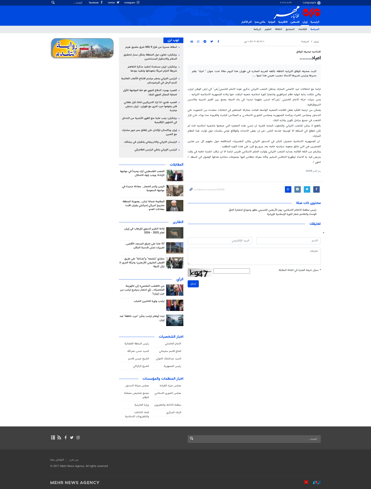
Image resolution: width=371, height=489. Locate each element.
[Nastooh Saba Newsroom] (315, 482)
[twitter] (72, 438)
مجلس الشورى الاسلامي (168, 393)
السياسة (314, 29)
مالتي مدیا (260, 22)
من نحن (74, 460)
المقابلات (176, 165)
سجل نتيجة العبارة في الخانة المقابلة (300, 270)
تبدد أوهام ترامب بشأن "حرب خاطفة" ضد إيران (142, 318)
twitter (112, 3)
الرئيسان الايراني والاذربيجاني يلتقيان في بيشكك (150, 142)
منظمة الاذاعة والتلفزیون (167, 405)
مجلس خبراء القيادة (170, 386)
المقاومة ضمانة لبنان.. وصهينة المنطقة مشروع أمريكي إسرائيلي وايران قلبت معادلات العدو (143, 206)
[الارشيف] (53, 438)
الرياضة (257, 29)
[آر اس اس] (59, 438)
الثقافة (278, 29)
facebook (94, 3)
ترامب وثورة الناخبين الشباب (149, 301)
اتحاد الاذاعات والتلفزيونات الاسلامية (137, 414)
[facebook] (65, 438)
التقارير (178, 222)
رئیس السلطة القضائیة (137, 344)
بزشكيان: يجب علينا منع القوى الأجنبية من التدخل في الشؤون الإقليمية (149, 120)
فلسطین (295, 22)
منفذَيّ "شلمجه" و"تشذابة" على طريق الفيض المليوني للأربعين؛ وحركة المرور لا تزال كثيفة (141, 263)
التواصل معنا (57, 460)
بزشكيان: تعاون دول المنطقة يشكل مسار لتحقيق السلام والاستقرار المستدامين (150, 57)
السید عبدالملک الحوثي (168, 359)
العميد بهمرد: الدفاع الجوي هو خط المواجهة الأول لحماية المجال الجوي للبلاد (150, 92)
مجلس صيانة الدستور (137, 386)
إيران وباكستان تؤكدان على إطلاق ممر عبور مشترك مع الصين (149, 132)
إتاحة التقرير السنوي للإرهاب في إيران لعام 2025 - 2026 (144, 231)
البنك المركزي (173, 412)
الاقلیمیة (282, 22)
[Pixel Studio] (304, 482)
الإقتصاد (302, 29)
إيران (305, 22)
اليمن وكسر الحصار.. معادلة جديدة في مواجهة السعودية (143, 188)
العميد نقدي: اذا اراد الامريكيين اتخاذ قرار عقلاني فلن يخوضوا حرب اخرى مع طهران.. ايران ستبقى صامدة (150, 106)
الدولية (271, 22)
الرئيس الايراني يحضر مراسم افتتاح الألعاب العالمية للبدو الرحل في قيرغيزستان (149, 80)
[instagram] (78, 438)
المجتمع (290, 29)
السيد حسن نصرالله (138, 351)
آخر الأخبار (246, 22)
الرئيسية (314, 22)
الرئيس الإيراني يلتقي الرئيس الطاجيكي (156, 150)
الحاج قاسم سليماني (170, 351)
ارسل (193, 284)
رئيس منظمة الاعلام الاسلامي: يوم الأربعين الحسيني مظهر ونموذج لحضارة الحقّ (272, 210)
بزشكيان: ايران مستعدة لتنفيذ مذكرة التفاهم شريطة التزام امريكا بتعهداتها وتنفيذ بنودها (152, 69)
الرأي (179, 279)
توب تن (173, 40)
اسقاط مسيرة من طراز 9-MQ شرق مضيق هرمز (151, 47)
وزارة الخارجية (141, 405)
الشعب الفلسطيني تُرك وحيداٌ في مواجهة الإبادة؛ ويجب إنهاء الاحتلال (142, 173)
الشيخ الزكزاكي (141, 366)
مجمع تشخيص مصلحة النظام (136, 395)
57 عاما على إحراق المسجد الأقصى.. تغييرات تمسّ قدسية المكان (144, 246)
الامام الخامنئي (173, 344)
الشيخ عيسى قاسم (138, 359)
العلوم (268, 29)
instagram (130, 3)
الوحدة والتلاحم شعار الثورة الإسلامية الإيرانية (291, 214)
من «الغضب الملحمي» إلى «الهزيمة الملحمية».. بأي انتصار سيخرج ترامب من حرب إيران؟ (142, 290)
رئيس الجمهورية (172, 366)
